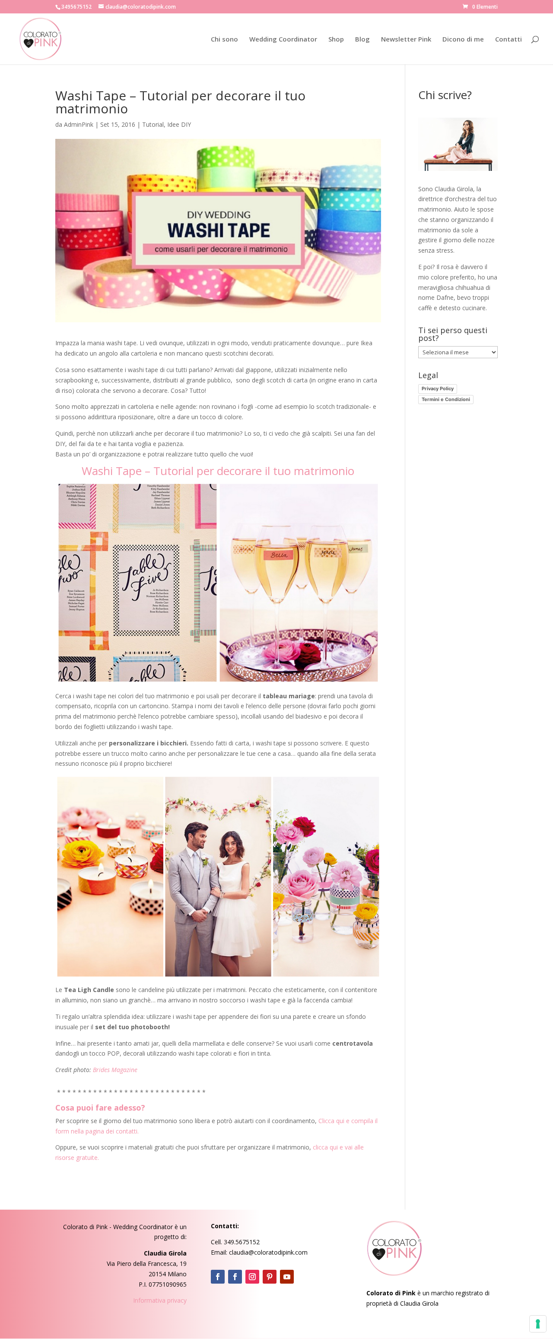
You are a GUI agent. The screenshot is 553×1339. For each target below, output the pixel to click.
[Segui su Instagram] (252, 1277)
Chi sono (224, 39)
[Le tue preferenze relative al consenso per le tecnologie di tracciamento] (538, 1324)
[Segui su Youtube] (287, 1277)
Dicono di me (463, 39)
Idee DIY (179, 124)
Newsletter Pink (406, 39)
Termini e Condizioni (446, 399)
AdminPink (78, 124)
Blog (362, 39)
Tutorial (153, 124)
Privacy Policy (438, 388)
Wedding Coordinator (283, 39)
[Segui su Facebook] (218, 1277)
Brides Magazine (115, 1070)
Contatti (508, 39)
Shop (336, 39)
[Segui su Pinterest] (269, 1277)
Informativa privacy (160, 1300)
